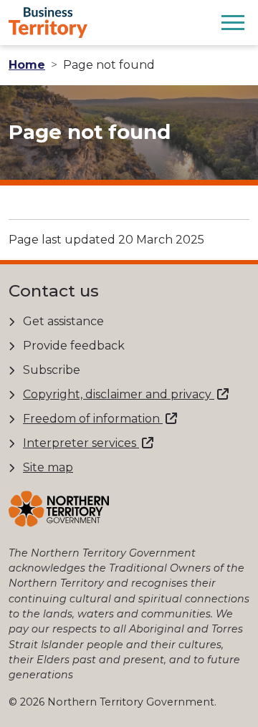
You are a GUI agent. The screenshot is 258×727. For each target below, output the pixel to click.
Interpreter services (81, 443)
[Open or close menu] (232, 22)
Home (27, 65)
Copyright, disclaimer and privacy (118, 394)
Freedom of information (93, 418)
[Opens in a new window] (59, 508)
